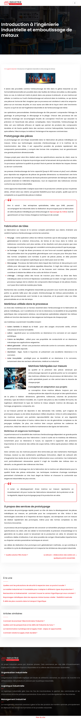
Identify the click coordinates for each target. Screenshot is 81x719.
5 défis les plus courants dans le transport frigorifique (24, 601)
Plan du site (40, 717)
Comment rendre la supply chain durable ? (20, 633)
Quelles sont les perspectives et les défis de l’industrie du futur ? (28, 625)
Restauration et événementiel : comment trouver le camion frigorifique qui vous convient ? (39, 593)
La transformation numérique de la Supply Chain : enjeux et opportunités (32, 629)
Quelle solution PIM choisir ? (17, 555)
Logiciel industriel (11, 69)
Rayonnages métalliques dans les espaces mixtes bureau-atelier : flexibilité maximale (37, 597)
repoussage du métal (58, 212)
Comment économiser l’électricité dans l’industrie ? (24, 621)
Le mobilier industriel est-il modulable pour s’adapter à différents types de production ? (38, 589)
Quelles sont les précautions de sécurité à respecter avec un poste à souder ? (34, 585)
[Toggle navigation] (75, 3)
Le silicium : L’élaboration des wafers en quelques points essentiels (59, 556)
